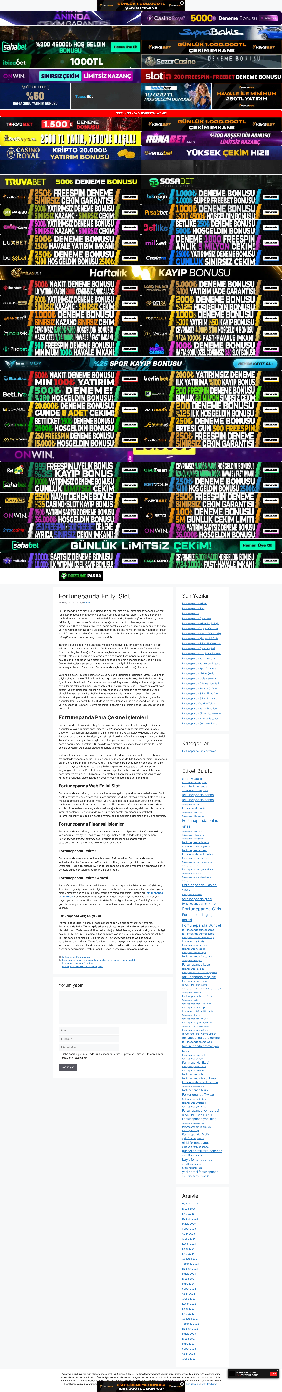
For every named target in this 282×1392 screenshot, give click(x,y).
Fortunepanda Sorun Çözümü (199, 688)
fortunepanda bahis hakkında (193, 816)
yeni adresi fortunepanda (200, 1172)
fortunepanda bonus (195, 842)
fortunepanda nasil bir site (195, 1018)
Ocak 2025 (188, 1233)
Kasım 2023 (189, 1303)
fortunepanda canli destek (197, 854)
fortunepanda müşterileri (191, 1015)
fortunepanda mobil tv (190, 1000)
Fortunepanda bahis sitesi (200, 823)
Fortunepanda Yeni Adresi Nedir (197, 1115)
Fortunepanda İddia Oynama (199, 678)
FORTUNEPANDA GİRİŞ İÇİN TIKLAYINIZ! (141, 113)
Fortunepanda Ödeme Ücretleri (200, 683)
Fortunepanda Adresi (194, 603)
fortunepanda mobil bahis (191, 993)
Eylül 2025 (188, 1213)
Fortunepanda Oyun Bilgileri (198, 648)
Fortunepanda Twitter (198, 1094)
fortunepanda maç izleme (194, 981)
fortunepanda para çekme (201, 1038)
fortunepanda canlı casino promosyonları (197, 862)
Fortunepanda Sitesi (195, 1062)
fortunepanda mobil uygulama (197, 1003)
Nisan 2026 (189, 1208)
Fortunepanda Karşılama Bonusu (201, 653)
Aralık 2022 (188, 1358)
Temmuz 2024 (190, 1263)
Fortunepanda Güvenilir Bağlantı (201, 693)
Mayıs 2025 (189, 1223)
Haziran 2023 (190, 1328)
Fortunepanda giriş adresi (197, 917)
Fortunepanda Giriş (193, 608)
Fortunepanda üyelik (195, 1134)
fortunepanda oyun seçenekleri (197, 1022)
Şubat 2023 (189, 1348)
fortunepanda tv (193, 1074)
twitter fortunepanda (192, 1168)
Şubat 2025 (189, 1228)
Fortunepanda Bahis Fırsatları (199, 708)
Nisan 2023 (189, 1338)
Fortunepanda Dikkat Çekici (198, 673)
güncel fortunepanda (192, 1155)
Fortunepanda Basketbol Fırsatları (202, 663)
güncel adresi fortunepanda (202, 1151)
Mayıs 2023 (189, 1333)
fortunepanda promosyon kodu (200, 1048)
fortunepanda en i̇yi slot (94, 960)
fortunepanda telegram (193, 1070)
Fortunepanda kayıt (196, 964)
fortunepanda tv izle (195, 1090)
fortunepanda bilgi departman (193, 839)
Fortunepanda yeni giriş (199, 1119)
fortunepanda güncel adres (198, 929)
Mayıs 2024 (189, 1273)
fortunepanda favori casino (192, 895)
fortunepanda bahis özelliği (192, 831)
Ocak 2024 (188, 1293)
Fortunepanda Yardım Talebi (199, 703)
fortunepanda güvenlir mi (194, 945)
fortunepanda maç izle (199, 977)
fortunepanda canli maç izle (195, 858)
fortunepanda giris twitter (199, 903)
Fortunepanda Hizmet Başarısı (200, 718)
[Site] (70, 196)
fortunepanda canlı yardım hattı (197, 869)
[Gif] (141, 273)
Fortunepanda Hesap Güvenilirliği (201, 633)
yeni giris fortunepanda (195, 1175)
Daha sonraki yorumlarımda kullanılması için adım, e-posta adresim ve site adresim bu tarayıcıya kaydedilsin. (113, 1056)
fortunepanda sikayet (192, 1058)
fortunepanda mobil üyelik (195, 1007)
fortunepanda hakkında (193, 949)
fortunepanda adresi (198, 800)
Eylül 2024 (188, 1253)
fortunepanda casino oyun (191, 873)
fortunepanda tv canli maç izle (200, 1082)
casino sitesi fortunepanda (195, 790)
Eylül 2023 (188, 1313)
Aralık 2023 (189, 1298)
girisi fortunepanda (196, 1142)
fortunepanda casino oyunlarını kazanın (196, 877)
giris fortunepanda (193, 1138)
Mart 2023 (188, 1343)
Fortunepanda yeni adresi (200, 1110)
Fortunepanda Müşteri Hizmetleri (198, 1011)
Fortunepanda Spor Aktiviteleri (200, 668)
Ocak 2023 (188, 1353)
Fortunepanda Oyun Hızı (196, 618)
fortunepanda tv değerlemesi (193, 1086)
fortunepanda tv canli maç (199, 1078)
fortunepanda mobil (213, 989)
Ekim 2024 (188, 1248)
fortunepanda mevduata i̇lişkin (193, 989)
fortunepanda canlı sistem (192, 866)
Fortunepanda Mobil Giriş (197, 996)
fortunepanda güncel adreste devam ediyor (198, 938)
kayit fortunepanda (197, 1160)
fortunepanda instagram (198, 956)
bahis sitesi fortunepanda (194, 782)
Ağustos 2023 (190, 1318)
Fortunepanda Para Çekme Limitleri (199, 1033)
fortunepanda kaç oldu (193, 969)
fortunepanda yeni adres (194, 1106)
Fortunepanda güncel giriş (194, 941)
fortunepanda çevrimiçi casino (197, 1127)
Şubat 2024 (189, 1288)
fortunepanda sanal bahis (194, 1055)
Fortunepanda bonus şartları (196, 846)
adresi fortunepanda (192, 779)
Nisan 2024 (189, 1278)
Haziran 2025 (190, 1218)
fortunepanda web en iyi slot (121, 960)
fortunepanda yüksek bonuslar (193, 1123)
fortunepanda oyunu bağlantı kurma (195, 1026)
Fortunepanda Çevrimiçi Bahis (199, 723)
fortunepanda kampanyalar (192, 961)
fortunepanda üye (190, 1130)
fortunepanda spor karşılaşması (194, 1067)
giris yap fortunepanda (195, 1146)
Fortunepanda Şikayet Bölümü (200, 638)
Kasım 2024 (189, 1243)
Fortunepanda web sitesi (194, 1099)
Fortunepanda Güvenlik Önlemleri (201, 643)
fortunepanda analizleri (190, 805)
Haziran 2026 (190, 1203)
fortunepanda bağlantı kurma (193, 835)
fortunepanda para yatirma (195, 1030)
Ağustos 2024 (190, 1258)
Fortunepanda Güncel (201, 925)
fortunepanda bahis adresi (192, 812)
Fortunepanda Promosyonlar (76, 957)
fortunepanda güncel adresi (198, 933)
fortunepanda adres (72, 960)
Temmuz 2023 (190, 1323)
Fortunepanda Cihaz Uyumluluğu (201, 713)
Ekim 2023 (188, 1308)
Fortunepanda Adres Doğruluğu (200, 623)
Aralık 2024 (189, 1238)
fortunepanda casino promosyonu (194, 881)
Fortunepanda (190, 613)
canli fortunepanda (194, 786)
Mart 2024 (188, 1283)
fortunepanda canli (194, 850)
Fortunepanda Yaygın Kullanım (200, 628)
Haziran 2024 (190, 1268)
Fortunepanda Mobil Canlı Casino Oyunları (82, 966)
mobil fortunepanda (191, 1164)
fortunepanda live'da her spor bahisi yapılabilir (199, 973)
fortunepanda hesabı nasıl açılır (194, 953)
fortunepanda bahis (193, 808)
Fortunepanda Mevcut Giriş (195, 985)
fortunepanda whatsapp (194, 1102)
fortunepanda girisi (197, 899)
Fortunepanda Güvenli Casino (199, 698)
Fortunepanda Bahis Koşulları (199, 658)
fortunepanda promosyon (197, 1041)
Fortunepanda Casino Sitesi (199, 887)
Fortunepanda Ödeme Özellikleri (77, 963)
